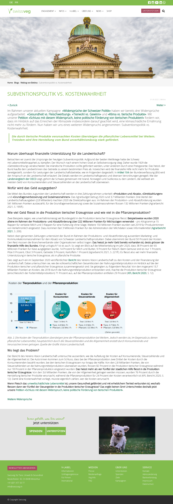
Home (10, 82)
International (66, 480)
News (99, 11)
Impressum (147, 480)
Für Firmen (66, 477)
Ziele (118, 477)
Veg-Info (92, 477)
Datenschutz (148, 484)
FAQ (90, 480)
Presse (91, 471)
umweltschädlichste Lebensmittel (45, 383)
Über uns (87, 11)
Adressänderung (150, 474)
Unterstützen (121, 471)
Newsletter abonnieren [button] (22, 468)
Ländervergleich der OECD (21, 179)
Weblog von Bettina (29, 82)
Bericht (72, 260)
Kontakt (146, 471)
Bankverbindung (150, 477)
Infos (62, 11)
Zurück (13, 105)
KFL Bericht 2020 (137, 273)
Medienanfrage (95, 474)
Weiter (160, 105)
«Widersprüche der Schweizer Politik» (86, 111)
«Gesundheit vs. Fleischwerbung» (49, 114)
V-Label (73, 11)
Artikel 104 (123, 172)
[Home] (18, 10)
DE (11, 2)
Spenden (119, 474)
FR (16, 2)
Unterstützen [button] (151, 11)
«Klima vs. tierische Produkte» (127, 114)
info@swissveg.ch (14, 486)
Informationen (67, 471)
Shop (109, 11)
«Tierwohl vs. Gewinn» (86, 114)
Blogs (16, 82)
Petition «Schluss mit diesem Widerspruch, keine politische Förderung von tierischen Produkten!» (81, 118)
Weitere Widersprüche (19, 399)
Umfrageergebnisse (69, 474)
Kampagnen (121, 480)
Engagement (47, 11)
